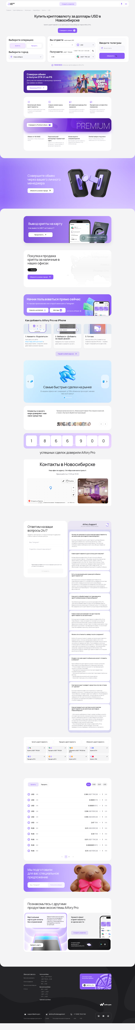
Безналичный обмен (45, 987)
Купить (17, 46)
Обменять (110, 56)
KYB (81, 1018)
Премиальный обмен (45, 999)
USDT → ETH (44, 994)
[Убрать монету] (72, 45)
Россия (33, 270)
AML (75, 1018)
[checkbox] (29, 565)
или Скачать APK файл (73, 311)
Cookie (47, 1018)
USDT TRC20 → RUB (46, 979)
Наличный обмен (44, 974)
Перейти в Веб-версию (66, 354)
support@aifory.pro (34, 1014)
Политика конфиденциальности (33, 1018)
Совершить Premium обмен (38, 125)
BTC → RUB (44, 984)
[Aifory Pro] (11, 4)
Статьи (26, 989)
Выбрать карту (35, 945)
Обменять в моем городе (39, 191)
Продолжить (38, 235)
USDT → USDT (45, 992)
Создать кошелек (68, 4)
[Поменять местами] (93, 50)
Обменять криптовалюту (95, 742)
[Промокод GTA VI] (37, 87)
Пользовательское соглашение (61, 1018)
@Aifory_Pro (90, 985)
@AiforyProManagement (57, 1014)
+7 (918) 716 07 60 (80, 1014)
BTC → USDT (44, 989)
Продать (34, 46)
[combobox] (85, 44)
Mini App (56, 310)
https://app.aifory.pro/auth (34, 342)
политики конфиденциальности (52, 564)
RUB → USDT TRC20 (46, 977)
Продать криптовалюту (67, 742)
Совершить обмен (65, 30)
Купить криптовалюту (40, 742)
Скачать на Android (36, 310)
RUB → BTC (44, 981)
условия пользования (38, 566)
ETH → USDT (44, 996)
